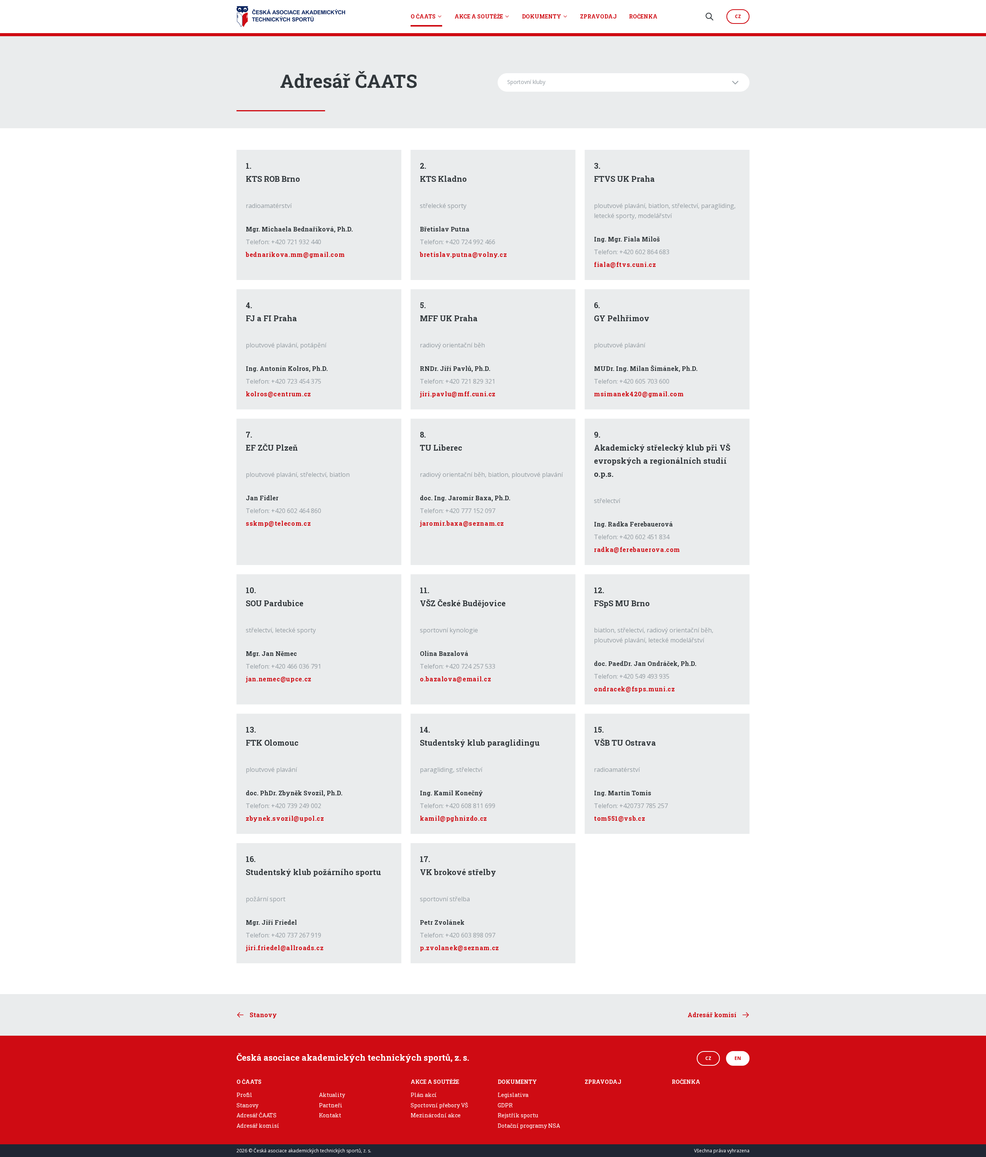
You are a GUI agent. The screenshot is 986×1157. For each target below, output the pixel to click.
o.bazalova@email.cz (455, 679)
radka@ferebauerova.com (637, 549)
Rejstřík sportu (518, 1115)
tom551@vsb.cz (619, 818)
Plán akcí (424, 1094)
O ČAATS (423, 16)
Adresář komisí (257, 1125)
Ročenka (643, 16)
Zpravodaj (598, 16)
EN (737, 1058)
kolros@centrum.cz (278, 394)
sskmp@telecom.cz (278, 523)
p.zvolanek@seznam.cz (459, 948)
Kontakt (330, 1115)
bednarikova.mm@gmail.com (295, 254)
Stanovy (247, 1105)
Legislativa (513, 1094)
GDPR (505, 1105)
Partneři (330, 1105)
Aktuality (332, 1094)
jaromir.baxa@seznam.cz (462, 523)
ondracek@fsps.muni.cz (634, 689)
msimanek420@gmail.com (639, 394)
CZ (708, 1058)
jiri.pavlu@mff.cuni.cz (458, 394)
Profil (244, 1094)
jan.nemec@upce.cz (279, 679)
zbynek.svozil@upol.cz (285, 818)
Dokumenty (541, 16)
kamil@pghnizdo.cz (453, 818)
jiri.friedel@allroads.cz (285, 948)
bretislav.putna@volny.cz (463, 254)
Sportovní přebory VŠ (439, 1105)
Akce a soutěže (478, 16)
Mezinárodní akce (436, 1115)
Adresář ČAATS (256, 1115)
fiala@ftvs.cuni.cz (625, 264)
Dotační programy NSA (529, 1125)
